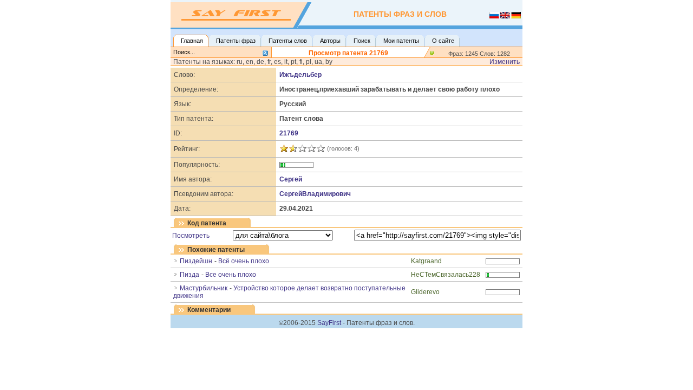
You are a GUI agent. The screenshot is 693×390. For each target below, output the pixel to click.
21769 (288, 133)
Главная (192, 40)
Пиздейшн (196, 261)
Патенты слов (288, 40)
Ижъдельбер (300, 75)
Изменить (504, 62)
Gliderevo (425, 292)
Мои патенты (401, 40)
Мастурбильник (203, 288)
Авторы (330, 40)
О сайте (443, 40)
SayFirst (329, 323)
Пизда (189, 274)
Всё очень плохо (243, 261)
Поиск (362, 40)
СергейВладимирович (315, 194)
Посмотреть (191, 235)
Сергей (290, 179)
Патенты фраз (236, 40)
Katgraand (426, 261)
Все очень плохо (230, 274)
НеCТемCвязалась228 (445, 274)
